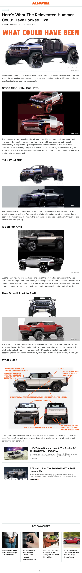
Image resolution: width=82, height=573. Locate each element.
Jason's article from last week (15, 438)
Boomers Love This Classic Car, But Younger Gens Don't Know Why (51, 553)
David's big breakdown (45, 438)
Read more (33, 459)
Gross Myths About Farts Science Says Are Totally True (9, 552)
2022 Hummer (52, 75)
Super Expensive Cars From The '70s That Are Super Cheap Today (71, 553)
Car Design (15, 10)
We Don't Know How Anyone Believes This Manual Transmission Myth (30, 554)
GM (73, 75)
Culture (5, 10)
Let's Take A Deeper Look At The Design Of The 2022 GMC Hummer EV (53, 449)
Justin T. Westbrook (10, 24)
